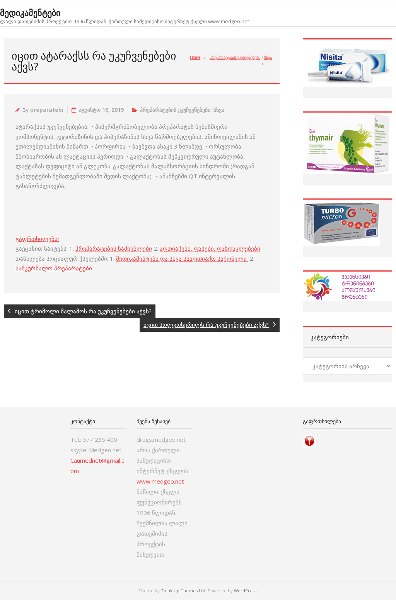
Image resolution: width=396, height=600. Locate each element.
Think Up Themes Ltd (183, 590)
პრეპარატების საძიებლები (113, 248)
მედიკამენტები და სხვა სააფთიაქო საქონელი (182, 258)
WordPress (245, 590)
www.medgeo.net (160, 481)
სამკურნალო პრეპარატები (53, 268)
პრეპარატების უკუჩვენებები (235, 57)
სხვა (268, 57)
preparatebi (46, 109)
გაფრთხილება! (37, 239)
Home (195, 57)
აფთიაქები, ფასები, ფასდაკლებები (210, 248)
